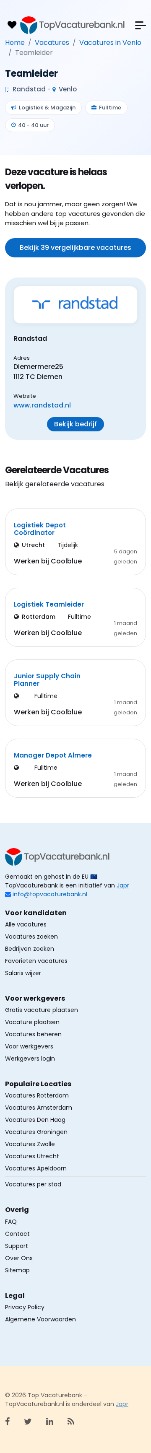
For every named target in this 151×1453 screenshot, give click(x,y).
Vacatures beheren (33, 1034)
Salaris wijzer (23, 973)
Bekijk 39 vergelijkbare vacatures (75, 247)
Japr (123, 885)
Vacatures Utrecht (32, 1156)
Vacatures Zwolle (30, 1144)
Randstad (28, 89)
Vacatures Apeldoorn (36, 1168)
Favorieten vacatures (36, 961)
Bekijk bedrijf (75, 424)
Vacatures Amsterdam (38, 1107)
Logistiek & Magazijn (47, 108)
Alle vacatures (26, 924)
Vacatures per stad (33, 1184)
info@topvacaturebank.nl (50, 894)
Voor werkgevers (29, 1046)
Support (16, 1246)
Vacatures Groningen (36, 1132)
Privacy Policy (24, 1307)
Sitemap (17, 1270)
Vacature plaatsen (32, 1022)
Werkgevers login (30, 1058)
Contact (17, 1234)
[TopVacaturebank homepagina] (72, 25)
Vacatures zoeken (31, 936)
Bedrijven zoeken (29, 948)
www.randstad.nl (42, 405)
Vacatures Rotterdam (37, 1095)
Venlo (67, 89)
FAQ (11, 1221)
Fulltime (110, 108)
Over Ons (19, 1258)
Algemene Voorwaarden (40, 1319)
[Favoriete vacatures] (11, 25)
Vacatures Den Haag (35, 1120)
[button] (140, 25)
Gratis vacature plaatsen (41, 1010)
